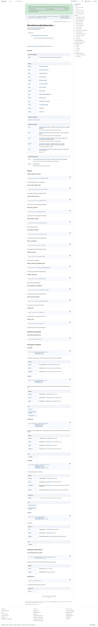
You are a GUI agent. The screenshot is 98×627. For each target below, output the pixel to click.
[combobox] (76, 1)
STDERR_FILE (41, 108)
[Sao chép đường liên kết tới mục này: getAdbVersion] (35, 576)
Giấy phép (19, 624)
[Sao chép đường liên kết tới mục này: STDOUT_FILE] (35, 319)
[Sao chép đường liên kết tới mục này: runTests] (32, 512)
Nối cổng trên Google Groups (38, 620)
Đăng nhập (95, 1)
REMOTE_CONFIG (42, 90)
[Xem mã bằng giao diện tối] (70, 177)
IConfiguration (59, 127)
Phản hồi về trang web (31, 624)
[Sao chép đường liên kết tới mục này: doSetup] (32, 376)
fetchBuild (41, 143)
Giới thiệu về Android (4, 624)
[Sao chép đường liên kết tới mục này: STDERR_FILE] (35, 308)
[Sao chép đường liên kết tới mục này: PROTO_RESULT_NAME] (39, 218)
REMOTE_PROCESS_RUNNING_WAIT (45, 94)
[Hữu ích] (68, 21)
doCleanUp (41, 127)
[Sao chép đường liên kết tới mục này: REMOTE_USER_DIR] (38, 274)
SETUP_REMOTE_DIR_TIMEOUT (44, 101)
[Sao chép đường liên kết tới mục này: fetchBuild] (33, 460)
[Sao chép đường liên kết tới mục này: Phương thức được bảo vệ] (43, 549)
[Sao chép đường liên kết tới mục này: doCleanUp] (33, 348)
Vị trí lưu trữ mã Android (5, 610)
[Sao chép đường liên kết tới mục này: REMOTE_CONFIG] (37, 252)
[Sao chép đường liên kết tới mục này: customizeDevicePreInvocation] (43, 552)
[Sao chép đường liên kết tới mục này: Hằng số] (33, 171)
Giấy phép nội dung (54, 601)
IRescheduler (41, 144)
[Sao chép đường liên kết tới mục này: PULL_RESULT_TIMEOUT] (40, 230)
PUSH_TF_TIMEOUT (42, 87)
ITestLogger (66, 132)
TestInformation (46, 132)
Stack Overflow (68, 617)
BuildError (30, 409)
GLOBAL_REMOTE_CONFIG (43, 66)
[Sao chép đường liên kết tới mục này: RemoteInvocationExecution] (42, 335)
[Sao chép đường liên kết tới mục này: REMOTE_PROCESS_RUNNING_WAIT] (46, 263)
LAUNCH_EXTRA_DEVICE (43, 73)
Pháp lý (15, 624)
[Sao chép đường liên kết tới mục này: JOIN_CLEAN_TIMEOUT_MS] (42, 185)
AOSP (28, 21)
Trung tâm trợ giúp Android (70, 610)
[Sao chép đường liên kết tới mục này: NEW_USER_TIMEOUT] (39, 207)
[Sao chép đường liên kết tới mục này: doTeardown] (34, 419)
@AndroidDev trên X (36, 612)
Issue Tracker (68, 618)
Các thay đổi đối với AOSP (33, 11)
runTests (41, 149)
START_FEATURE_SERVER (43, 104)
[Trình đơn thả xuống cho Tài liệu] (12, 1)
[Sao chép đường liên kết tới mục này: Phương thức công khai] (42, 344)
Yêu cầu (2, 612)
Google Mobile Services (69, 615)
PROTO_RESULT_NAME (43, 80)
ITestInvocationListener (55, 144)
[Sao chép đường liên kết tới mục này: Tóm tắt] (33, 50)
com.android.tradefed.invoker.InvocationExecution (39, 35)
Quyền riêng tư (24, 624)
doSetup (40, 132)
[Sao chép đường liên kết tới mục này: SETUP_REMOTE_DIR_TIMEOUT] (43, 286)
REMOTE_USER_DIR (42, 97)
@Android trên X (36, 610)
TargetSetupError (31, 415)
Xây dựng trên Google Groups (38, 618)
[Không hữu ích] (70, 21)
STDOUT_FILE (41, 111)
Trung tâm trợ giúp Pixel (69, 612)
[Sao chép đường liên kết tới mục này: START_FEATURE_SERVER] (40, 297)
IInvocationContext (47, 127)
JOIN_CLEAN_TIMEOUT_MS (43, 69)
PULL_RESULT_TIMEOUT (43, 83)
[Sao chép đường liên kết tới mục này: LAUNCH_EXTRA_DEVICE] (40, 196)
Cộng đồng (11, 624)
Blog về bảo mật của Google (38, 615)
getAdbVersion (36, 163)
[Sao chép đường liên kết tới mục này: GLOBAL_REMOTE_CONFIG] (42, 174)
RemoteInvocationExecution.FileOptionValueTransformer (50, 57)
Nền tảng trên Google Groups (38, 617)
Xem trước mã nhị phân (5, 615)
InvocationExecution (36, 29)
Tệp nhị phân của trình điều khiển (6, 618)
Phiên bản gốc (3, 617)
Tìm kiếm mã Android (19, 1)
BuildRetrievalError (32, 505)
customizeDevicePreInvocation (39, 159)
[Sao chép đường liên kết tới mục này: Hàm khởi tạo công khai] (42, 332)
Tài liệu (10, 1)
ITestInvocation (53, 489)
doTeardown (41, 138)
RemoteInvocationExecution (33, 119)
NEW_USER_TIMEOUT (42, 76)
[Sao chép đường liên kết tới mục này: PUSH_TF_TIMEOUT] (38, 241)
